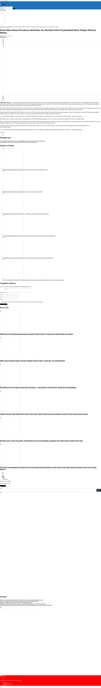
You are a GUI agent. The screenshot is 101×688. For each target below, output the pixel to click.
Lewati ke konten (4, 0)
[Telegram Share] (3, 42)
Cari (1, 488)
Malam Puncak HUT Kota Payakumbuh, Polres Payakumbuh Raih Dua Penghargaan (22, 141)
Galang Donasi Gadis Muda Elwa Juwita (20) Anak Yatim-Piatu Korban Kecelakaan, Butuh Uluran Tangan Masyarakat (29, 235)
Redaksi (4, 685)
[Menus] (0, 2)
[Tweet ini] (3, 40)
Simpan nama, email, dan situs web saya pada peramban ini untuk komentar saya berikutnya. (22, 302)
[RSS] (3, 134)
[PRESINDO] (3, 4)
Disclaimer (5, 682)
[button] (14, 8)
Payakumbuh (3, 37)
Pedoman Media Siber (8, 684)
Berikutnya (5, 479)
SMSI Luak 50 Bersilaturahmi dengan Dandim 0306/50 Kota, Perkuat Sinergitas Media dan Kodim (25, 169)
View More (3, 485)
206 (3, 477)
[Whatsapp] (3, 43)
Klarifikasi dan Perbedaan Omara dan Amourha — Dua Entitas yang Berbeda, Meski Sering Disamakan (26, 213)
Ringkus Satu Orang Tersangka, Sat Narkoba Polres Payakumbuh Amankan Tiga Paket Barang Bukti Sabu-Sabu (28, 258)
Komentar (2, 292)
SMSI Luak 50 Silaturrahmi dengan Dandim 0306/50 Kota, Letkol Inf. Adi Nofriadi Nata (22, 191)
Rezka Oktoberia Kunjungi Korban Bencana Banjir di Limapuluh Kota (18, 142)
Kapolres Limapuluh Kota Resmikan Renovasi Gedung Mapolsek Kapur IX (16, 602)
